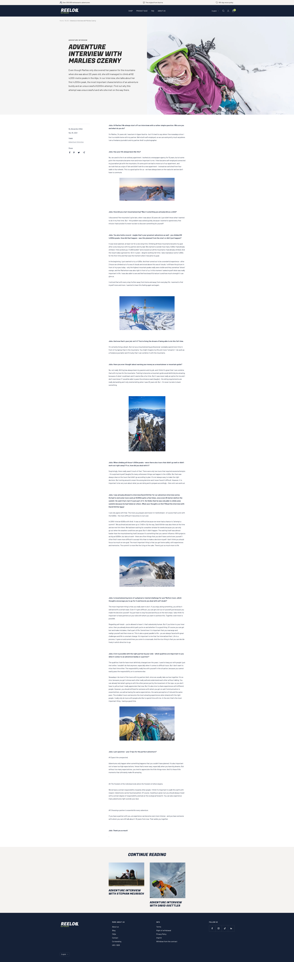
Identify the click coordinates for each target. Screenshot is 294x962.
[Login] (228, 11)
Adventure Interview (78, 40)
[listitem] (69, 152)
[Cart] (233, 11)
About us (115, 927)
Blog (113, 930)
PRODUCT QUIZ (141, 11)
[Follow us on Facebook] (212, 928)
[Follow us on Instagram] (218, 928)
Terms (158, 927)
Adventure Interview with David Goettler (166, 904)
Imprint (159, 938)
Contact (115, 938)
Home (62, 21)
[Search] (223, 11)
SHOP (131, 11)
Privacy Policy (161, 934)
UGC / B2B (116, 945)
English (214, 11)
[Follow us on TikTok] (225, 928)
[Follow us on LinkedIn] (231, 928)
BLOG (67, 21)
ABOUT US (161, 11)
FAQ (152, 11)
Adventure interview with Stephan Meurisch (126, 892)
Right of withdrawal (163, 930)
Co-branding (116, 941)
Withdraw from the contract (166, 941)
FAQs (114, 934)
